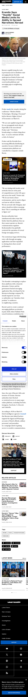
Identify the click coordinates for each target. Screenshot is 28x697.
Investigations (6, 621)
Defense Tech (6, 616)
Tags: (4, 529)
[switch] (24, 352)
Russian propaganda (19, 532)
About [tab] (23, 321)
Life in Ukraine (6, 629)
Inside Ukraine (6, 638)
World (3, 625)
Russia (10, 532)
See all (24, 558)
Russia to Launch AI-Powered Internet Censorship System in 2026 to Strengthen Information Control (14, 177)
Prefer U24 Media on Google (11, 28)
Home (3, 5)
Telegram (17, 543)
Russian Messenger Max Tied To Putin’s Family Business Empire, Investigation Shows (9, 501)
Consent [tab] (5, 321)
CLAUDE (7, 439)
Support (14, 642)
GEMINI (14, 439)
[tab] (13, 592)
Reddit (15, 546)
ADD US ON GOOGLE (14, 693)
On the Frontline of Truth (12, 459)
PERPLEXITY (8, 436)
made (9, 109)
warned (23, 414)
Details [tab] (14, 321)
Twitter (7, 546)
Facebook (7, 543)
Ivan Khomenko (9, 32)
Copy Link (7, 549)
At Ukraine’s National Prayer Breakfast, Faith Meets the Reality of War (12, 582)
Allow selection (14, 374)
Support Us (17, 2)
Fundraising (6, 536)
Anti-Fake (5, 266)
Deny (14, 379)
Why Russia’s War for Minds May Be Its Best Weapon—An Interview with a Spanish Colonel (10, 486)
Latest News (6, 607)
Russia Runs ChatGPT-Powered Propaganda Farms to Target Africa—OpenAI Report (13, 270)
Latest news (9, 5)
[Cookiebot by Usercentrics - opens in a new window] (19, 317)
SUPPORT (14, 470)
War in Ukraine (6, 612)
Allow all (14, 369)
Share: (4, 539)
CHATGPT (17, 436)
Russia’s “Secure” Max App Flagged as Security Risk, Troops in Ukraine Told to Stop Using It (10, 516)
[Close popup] (26, 680)
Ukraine (4, 532)
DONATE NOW (14, 101)
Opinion (4, 634)
